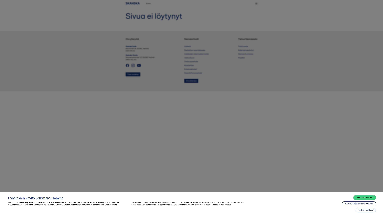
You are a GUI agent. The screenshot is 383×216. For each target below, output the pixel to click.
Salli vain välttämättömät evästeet (359, 204)
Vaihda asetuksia (366, 210)
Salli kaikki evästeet (365, 197)
